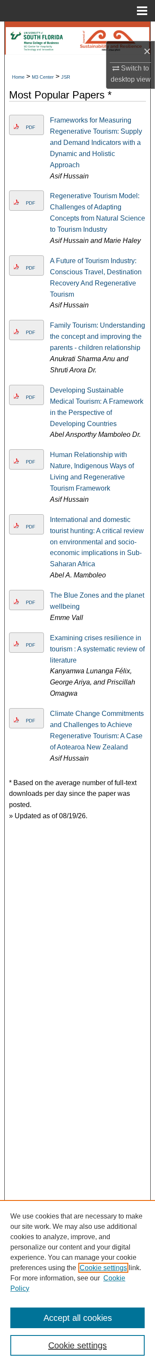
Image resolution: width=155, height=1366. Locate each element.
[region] (77, 1283)
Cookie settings (103, 1267)
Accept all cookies (77, 1318)
